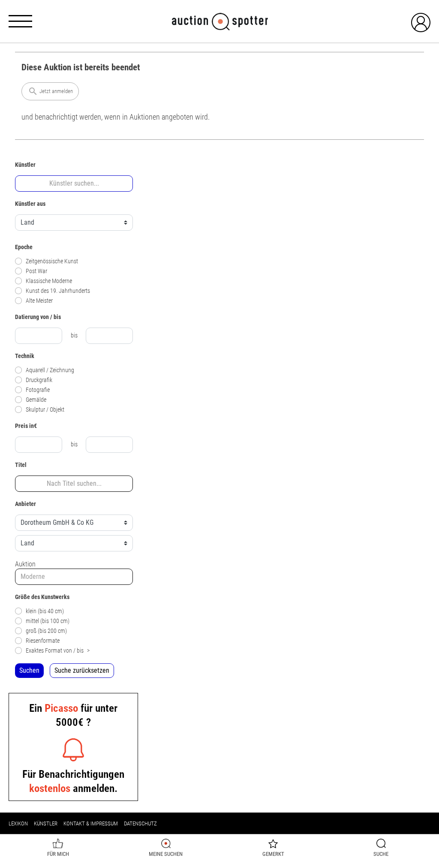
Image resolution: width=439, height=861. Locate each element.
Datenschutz (140, 823)
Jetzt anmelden (50, 91)
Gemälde (36, 399)
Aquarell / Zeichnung (50, 370)
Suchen (29, 670)
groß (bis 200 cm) (46, 631)
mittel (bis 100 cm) (47, 621)
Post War (36, 271)
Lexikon (18, 823)
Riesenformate (43, 640)
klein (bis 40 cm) (45, 611)
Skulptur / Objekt (45, 409)
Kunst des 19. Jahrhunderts (58, 291)
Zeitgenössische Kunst (52, 261)
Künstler (45, 823)
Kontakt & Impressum (90, 823)
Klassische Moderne (49, 281)
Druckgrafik (39, 380)
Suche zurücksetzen (81, 670)
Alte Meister (39, 300)
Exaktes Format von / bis (58, 650)
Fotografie (38, 390)
